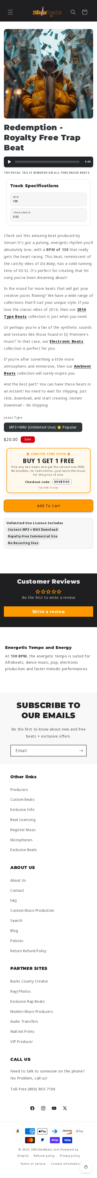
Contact (17, 890)
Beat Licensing (22, 819)
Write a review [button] (48, 611)
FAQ (13, 900)
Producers (19, 789)
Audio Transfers (24, 1021)
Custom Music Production (32, 910)
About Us (18, 880)
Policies (17, 940)
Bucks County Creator (29, 981)
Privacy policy (70, 1156)
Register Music (23, 829)
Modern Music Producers (31, 1011)
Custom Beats (22, 799)
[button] (10, 12)
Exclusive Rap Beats (27, 1001)
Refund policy (44, 1156)
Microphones (21, 839)
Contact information (66, 1164)
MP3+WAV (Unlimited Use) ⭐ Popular (43, 427)
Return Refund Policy (28, 950)
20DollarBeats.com (45, 1149)
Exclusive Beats (23, 849)
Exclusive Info (22, 809)
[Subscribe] (81, 750)
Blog (14, 930)
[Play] (9, 162)
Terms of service (33, 1164)
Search (16, 920)
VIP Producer (21, 1041)
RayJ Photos (20, 991)
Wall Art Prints (22, 1031)
